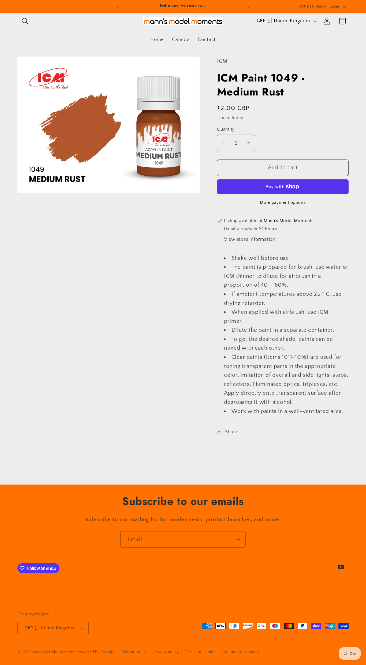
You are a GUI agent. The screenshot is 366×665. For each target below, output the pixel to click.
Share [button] (231, 432)
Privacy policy (166, 652)
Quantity (226, 129)
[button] (25, 21)
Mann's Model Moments (54, 652)
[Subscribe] (237, 539)
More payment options (282, 202)
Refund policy (134, 652)
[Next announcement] (249, 6)
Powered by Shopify (96, 652)
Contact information (240, 652)
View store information (250, 239)
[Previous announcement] (117, 6)
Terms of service (201, 652)
